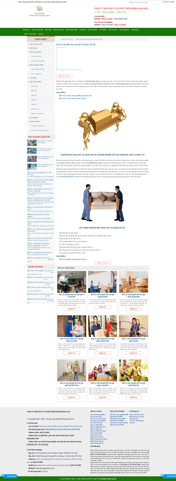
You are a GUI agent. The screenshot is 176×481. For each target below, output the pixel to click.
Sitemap (45, 471)
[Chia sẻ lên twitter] (9, 2)
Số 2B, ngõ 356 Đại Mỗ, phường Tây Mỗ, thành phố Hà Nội (60, 426)
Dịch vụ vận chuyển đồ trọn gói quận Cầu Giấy (71, 340)
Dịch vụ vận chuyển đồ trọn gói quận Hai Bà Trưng (71, 384)
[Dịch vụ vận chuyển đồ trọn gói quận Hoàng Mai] (133, 282)
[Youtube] (46, 417)
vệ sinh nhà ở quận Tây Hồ (75, 98)
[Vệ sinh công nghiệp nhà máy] (38, 270)
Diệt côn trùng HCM (117, 425)
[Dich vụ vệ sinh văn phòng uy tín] (39, 238)
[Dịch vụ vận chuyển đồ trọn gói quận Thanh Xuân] (102, 326)
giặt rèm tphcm (64, 465)
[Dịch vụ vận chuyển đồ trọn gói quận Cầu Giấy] (71, 326)
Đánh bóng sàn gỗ (96, 441)
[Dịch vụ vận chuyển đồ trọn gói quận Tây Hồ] (133, 326)
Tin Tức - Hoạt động (137, 420)
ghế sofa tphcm (52, 465)
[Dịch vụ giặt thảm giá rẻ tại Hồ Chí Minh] (32, 169)
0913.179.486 (107, 25)
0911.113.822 (107, 19)
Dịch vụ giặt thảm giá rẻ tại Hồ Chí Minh (45, 165)
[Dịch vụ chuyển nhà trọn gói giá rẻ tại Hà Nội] (40, 231)
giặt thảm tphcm (40, 465)
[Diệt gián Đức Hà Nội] (36, 294)
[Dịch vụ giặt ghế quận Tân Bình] (39, 252)
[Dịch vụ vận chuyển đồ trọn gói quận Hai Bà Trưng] (71, 370)
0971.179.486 (120, 25)
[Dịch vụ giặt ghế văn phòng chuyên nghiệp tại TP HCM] (40, 245)
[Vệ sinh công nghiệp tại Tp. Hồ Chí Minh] (40, 174)
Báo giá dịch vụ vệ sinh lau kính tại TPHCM (44, 149)
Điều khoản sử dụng (137, 416)
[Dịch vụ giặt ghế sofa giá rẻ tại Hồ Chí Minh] (32, 161)
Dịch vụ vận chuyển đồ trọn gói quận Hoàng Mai (133, 295)
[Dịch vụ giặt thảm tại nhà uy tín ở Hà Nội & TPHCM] (40, 191)
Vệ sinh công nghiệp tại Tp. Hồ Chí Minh (41, 176)
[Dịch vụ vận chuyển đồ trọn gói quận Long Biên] (102, 370)
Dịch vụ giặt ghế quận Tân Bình (38, 254)
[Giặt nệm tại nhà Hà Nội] (36, 299)
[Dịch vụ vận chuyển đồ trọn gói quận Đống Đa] (133, 370)
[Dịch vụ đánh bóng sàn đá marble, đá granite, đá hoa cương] (40, 182)
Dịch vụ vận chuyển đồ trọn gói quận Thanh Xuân (102, 340)
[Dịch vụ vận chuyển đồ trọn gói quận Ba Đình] (102, 282)
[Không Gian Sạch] (39, 11)
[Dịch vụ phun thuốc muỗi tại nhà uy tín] (40, 209)
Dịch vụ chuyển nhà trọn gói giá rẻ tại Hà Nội (71, 295)
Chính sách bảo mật (137, 414)
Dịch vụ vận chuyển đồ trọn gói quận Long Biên (102, 384)
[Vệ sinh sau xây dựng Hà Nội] (38, 287)
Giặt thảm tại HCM (116, 416)
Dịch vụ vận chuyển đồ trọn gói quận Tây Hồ (133, 340)
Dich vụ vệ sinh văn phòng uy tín (38, 240)
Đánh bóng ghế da (96, 443)
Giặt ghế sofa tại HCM (117, 418)
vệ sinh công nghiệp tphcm (44, 459)
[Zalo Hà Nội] (2, 475)
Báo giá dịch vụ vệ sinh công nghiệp (44, 141)
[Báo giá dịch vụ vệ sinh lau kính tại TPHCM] (32, 153)
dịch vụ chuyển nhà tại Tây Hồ (97, 84)
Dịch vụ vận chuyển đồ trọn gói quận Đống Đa (133, 384)
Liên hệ (132, 423)
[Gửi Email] (3, 2)
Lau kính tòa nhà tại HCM (119, 423)
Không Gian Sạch (108, 479)
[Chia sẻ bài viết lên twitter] (42, 417)
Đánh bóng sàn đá (96, 437)
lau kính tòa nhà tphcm (63, 459)
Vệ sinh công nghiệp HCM (119, 414)
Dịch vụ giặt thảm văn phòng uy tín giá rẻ (41, 226)
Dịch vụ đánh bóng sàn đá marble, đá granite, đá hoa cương (40, 184)
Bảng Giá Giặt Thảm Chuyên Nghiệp (39, 218)
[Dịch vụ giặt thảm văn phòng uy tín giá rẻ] (40, 224)
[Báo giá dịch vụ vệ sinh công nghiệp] (32, 145)
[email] (28, 417)
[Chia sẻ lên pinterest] (12, 2)
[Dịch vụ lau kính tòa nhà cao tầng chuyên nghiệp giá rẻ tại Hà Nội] (40, 200)
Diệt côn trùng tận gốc (49, 283)
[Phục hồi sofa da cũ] (35, 277)
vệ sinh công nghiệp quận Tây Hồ (78, 96)
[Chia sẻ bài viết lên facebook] (37, 417)
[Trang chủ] (58, 39)
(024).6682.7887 (121, 19)
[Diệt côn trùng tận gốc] (36, 282)
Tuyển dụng (134, 418)
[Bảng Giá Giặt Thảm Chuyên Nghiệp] (40, 216)
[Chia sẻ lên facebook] (6, 2)
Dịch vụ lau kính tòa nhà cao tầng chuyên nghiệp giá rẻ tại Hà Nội (41, 203)
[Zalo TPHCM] (162, 475)
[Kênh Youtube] (15, 2)
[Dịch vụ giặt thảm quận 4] (37, 258)
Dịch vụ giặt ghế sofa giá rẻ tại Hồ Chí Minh (45, 157)
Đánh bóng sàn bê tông (98, 439)
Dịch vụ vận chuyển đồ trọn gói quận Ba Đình (102, 295)
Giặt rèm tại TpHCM (116, 420)
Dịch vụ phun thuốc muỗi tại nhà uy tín (40, 211)
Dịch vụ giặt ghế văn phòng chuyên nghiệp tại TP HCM (39, 248)
